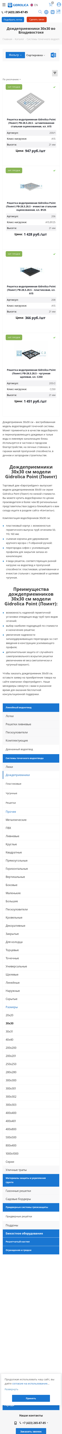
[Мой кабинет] (59, 4)
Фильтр (14, 55)
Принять (31, 1398)
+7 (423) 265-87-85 (16, 12)
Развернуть (11, 1389)
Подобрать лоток (13, 19)
